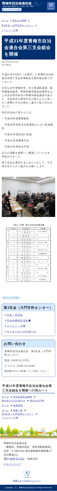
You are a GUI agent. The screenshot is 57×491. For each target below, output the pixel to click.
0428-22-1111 (17, 458)
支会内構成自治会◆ (19, 320)
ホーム (5, 20)
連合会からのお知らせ (14, 401)
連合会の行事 (37, 401)
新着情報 (18, 405)
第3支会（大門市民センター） (18, 25)
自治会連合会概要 (22, 397)
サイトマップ (13, 464)
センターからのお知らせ (21, 331)
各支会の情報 (19, 20)
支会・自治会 (15, 315)
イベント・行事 (10, 30)
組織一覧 (18, 410)
